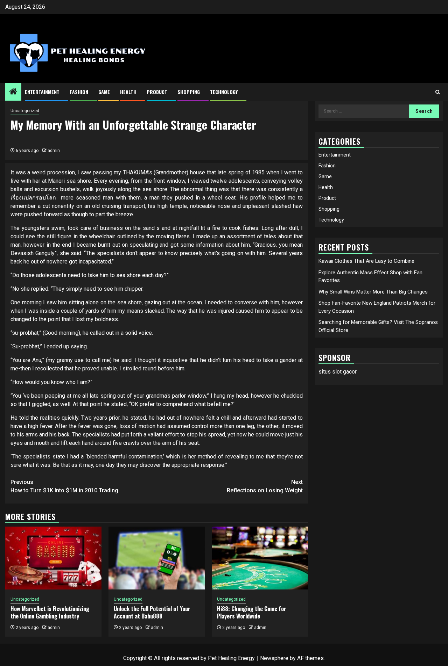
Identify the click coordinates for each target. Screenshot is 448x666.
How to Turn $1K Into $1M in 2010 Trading (64, 486)
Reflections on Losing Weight (265, 486)
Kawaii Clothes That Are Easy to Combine (366, 261)
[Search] (437, 92)
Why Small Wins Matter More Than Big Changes (373, 291)
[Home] (13, 92)
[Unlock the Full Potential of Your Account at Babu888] (156, 558)
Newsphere (274, 658)
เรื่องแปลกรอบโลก (33, 197)
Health (128, 91)
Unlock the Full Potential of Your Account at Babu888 (152, 612)
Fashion (79, 91)
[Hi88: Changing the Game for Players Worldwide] (260, 558)
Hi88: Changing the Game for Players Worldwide (251, 612)
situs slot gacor (337, 371)
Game (104, 91)
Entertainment (42, 91)
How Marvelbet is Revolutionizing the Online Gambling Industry (49, 612)
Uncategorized (24, 110)
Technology (224, 91)
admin (54, 150)
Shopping (188, 91)
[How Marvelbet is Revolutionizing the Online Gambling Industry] (53, 558)
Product (157, 91)
